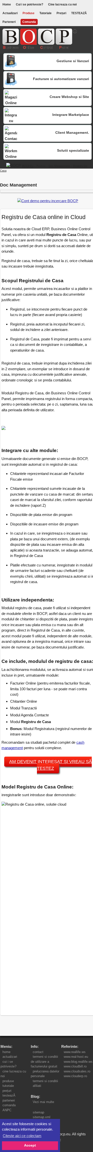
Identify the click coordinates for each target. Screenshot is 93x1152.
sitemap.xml (41, 1117)
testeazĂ (8, 1095)
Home (6, 4)
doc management (59, 165)
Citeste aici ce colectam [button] (22, 1136)
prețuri (6, 1091)
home (6, 1052)
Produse (28, 13)
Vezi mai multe (42, 1102)
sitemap (38, 1112)
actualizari (9, 1057)
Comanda (29, 22)
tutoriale (8, 1086)
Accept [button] (30, 1145)
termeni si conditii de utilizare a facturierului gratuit (45, 1061)
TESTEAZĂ (79, 13)
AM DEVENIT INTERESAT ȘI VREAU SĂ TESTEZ (50, 765)
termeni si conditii (45, 1081)
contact (38, 1052)
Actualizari (10, 13)
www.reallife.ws (75, 1052)
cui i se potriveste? (9, 1064)
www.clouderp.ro (75, 1076)
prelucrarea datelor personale (45, 1073)
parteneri (8, 1100)
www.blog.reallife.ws (78, 1061)
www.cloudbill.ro (75, 1066)
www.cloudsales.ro (77, 1071)
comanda (9, 1105)
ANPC (6, 1110)
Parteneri (9, 22)
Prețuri (61, 13)
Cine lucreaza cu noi (62, 4)
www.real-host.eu (76, 1057)
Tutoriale (45, 13)
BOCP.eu (27, 165)
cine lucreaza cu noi (13, 1073)
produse (8, 1081)
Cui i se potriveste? (29, 4)
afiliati (37, 1086)
